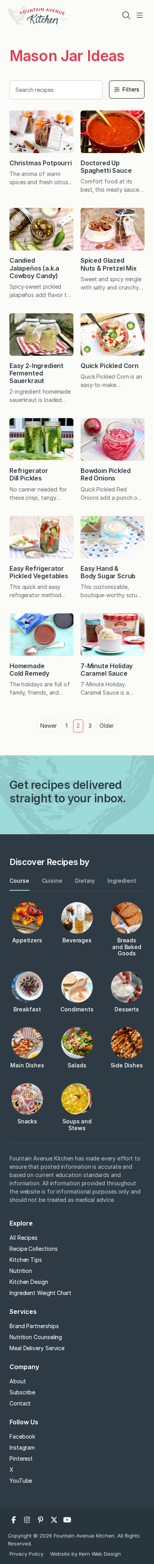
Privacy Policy (26, 1554)
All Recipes (23, 1237)
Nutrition (20, 1270)
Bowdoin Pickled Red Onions (105, 474)
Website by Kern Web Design (85, 1554)
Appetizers (27, 940)
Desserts (127, 1009)
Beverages (77, 940)
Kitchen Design (28, 1281)
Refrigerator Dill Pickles (28, 474)
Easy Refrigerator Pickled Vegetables (38, 572)
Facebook (22, 1436)
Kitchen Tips (25, 1259)
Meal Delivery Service (36, 1348)
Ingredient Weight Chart (40, 1292)
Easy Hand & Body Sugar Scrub (108, 572)
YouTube (20, 1480)
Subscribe (22, 1392)
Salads (77, 1065)
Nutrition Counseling (35, 1337)
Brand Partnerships (34, 1326)
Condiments (77, 1009)
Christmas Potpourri (40, 163)
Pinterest (21, 1458)
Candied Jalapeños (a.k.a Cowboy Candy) (34, 267)
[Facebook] (14, 1520)
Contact (20, 1403)
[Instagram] (27, 1520)
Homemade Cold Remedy (29, 669)
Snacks (27, 1121)
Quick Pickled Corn (110, 366)
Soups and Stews (77, 1124)
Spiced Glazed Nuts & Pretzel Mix (109, 264)
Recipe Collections (33, 1248)
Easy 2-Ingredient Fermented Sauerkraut (36, 373)
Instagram (22, 1447)
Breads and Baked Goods (126, 947)
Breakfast (27, 1009)
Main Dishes (27, 1065)
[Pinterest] (41, 1520)
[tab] (19, 881)
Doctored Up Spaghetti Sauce (106, 166)
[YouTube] (67, 1520)
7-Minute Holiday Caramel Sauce (107, 669)
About (17, 1381)
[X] (54, 1520)
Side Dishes (127, 1065)
